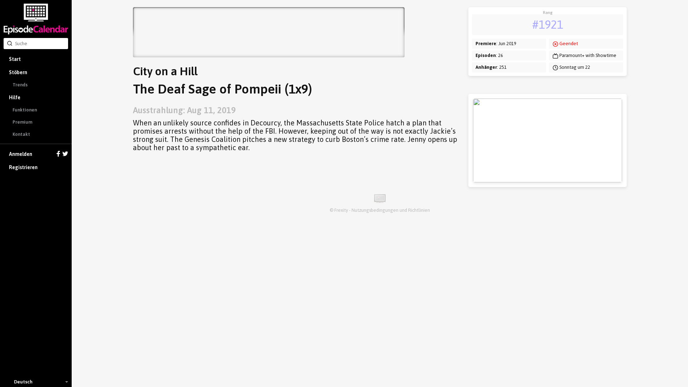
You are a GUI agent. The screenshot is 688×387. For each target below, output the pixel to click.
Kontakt (21, 134)
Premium (22, 122)
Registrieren (23, 167)
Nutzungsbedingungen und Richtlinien (391, 210)
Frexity (341, 210)
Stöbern (18, 72)
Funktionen (25, 110)
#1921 (547, 24)
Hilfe (14, 97)
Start (15, 59)
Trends (20, 84)
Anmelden (20, 154)
